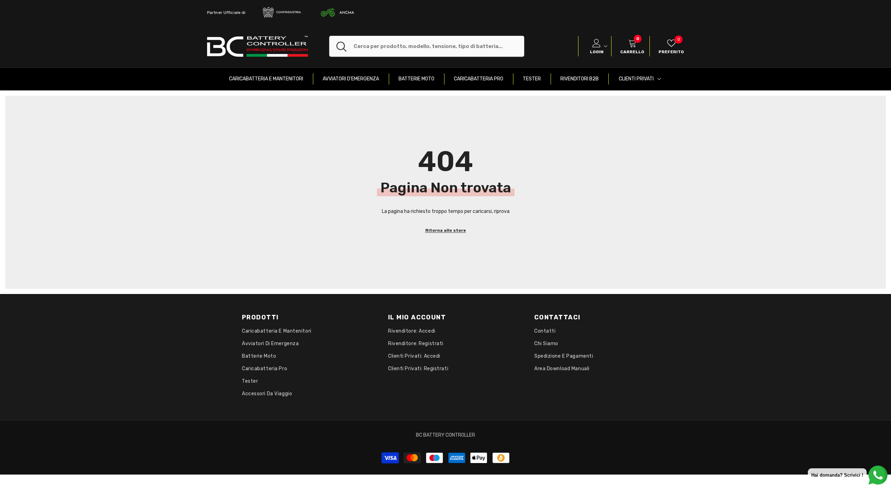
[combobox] (439, 46)
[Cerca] (426, 46)
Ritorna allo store (445, 230)
